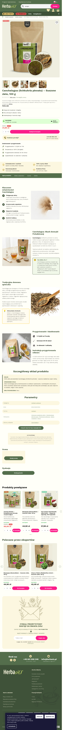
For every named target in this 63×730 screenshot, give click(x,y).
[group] (17, 566)
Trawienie (34, 418)
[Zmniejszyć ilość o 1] (3, 131)
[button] (10, 530)
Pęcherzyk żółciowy (44, 417)
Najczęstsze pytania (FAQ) (9, 699)
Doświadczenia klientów (9, 701)
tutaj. (15, 722)
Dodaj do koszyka (34, 131)
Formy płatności (36, 676)
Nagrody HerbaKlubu (37, 701)
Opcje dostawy (55, 121)
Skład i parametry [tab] (19, 175)
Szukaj (55, 6)
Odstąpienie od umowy (38, 688)
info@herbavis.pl (49, 659)
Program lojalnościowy (9, 2)
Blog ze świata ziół (8, 696)
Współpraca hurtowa (25, 2)
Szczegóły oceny (21, 97)
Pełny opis (5, 106)
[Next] (61, 511)
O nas (33, 696)
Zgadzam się (50, 716)
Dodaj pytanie (18, 473)
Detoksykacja (50, 415)
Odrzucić (39, 716)
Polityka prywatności (37, 683)
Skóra (52, 417)
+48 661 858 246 (51, 136)
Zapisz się (41, 638)
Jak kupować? (35, 678)
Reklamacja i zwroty (37, 686)
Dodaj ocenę (14, 458)
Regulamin (34, 681)
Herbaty (33, 411)
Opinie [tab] (35, 175)
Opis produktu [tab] (6, 175)
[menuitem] (8, 14)
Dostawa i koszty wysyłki (38, 674)
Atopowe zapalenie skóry (38, 415)
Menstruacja (34, 417)
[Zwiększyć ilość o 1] (8, 131)
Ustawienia (11, 726)
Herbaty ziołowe (36, 403)
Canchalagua (34, 422)
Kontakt (34, 699)
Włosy (39, 418)
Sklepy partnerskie (8, 706)
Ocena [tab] (29, 175)
